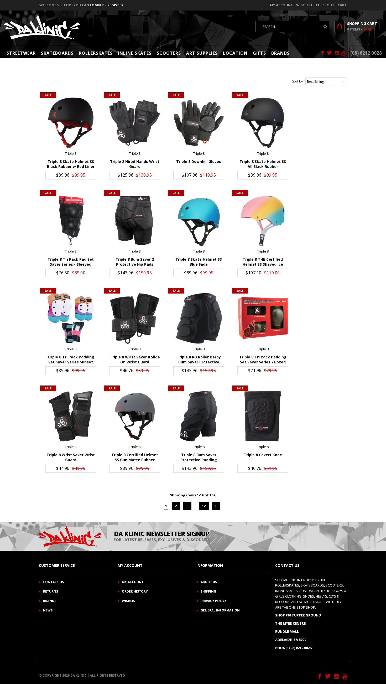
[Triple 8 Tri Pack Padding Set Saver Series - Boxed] (262, 318)
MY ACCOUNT (133, 582)
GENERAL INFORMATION (220, 610)
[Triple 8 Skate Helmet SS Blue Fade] (198, 220)
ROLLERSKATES (96, 53)
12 (204, 505)
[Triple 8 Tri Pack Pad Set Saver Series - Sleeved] (70, 220)
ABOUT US (209, 582)
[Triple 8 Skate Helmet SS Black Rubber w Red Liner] (70, 122)
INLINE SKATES (135, 53)
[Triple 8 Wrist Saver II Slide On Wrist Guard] (134, 318)
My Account (281, 5)
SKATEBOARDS (57, 53)
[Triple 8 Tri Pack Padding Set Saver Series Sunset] (70, 318)
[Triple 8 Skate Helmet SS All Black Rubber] (262, 122)
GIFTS (259, 53)
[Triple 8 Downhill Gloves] (198, 122)
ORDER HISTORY (135, 591)
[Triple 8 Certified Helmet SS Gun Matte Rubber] (134, 416)
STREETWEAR (21, 53)
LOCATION (235, 53)
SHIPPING (208, 591)
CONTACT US (53, 582)
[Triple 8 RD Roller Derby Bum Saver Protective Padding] (198, 318)
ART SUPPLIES (202, 53)
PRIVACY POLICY (214, 601)
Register (115, 5)
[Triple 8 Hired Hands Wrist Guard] (134, 122)
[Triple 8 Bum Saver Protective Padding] (198, 416)
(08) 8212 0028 (366, 53)
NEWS (48, 610)
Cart (342, 5)
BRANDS (280, 53)
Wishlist (304, 5)
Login (95, 5)
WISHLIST (129, 601)
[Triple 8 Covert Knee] (262, 416)
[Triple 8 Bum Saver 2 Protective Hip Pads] (134, 220)
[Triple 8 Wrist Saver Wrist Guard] (70, 416)
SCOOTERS (169, 53)
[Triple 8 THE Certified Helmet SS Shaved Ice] (262, 220)
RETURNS (50, 591)
